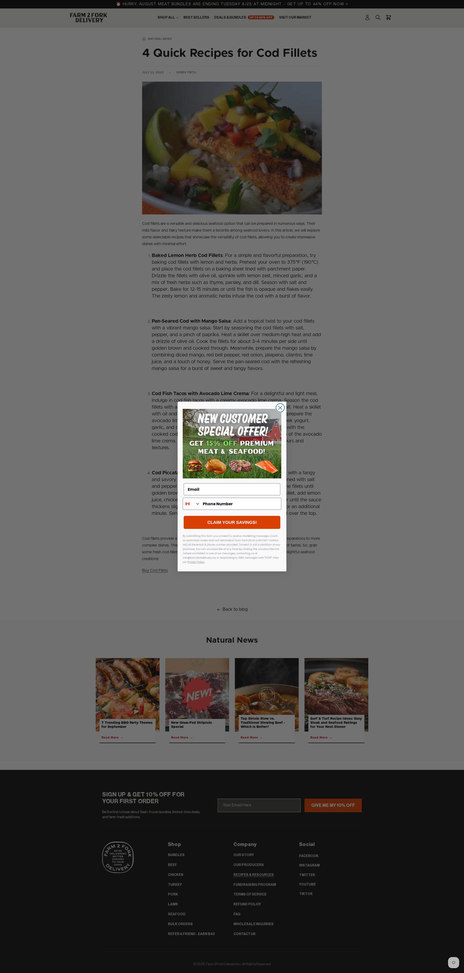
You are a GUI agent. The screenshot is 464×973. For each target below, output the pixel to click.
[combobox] (191, 504)
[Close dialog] (280, 408)
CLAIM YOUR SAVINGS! (232, 522)
